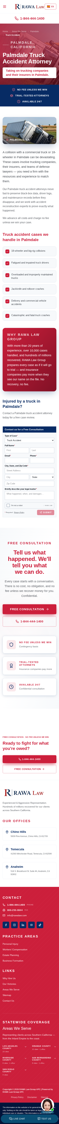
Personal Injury (10, 944)
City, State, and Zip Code (16, 466)
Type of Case (11, 436)
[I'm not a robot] (8, 505)
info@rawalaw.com (17, 915)
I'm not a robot (16, 505)
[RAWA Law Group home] (30, 7)
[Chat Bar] (29, 1119)
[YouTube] (31, 925)
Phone (33, 456)
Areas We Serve (19, 31)
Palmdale (34, 31)
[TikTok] (40, 925)
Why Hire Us (9, 978)
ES (50, 6)
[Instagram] (14, 925)
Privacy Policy (19, 512)
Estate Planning (11, 955)
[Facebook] (6, 925)
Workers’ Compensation (15, 949)
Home (5, 31)
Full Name (10, 445)
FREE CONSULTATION (27, 609)
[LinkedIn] (23, 925)
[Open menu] (4, 6)
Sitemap (7, 995)
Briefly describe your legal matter (21, 489)
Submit (47, 512)
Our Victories (9, 984)
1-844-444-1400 (32, 18)
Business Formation (13, 960)
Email (8, 456)
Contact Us (8, 1000)
